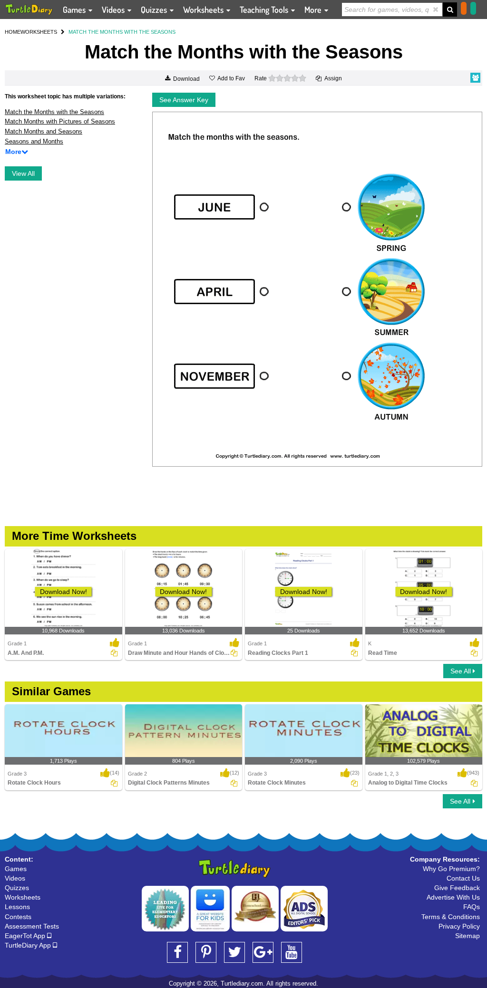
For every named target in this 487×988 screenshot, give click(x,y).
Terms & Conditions (450, 917)
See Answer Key (183, 100)
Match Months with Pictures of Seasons (60, 121)
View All (23, 173)
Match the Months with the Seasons (54, 111)
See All (461, 671)
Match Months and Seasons (43, 131)
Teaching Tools (265, 9)
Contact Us (463, 878)
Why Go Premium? (451, 869)
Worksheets (204, 9)
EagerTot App (26, 936)
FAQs (471, 907)
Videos (114, 9)
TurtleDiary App (29, 945)
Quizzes (155, 9)
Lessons (17, 907)
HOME (12, 32)
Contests (18, 917)
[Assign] (114, 653)
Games (75, 9)
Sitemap (467, 936)
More (313, 9)
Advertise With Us (453, 897)
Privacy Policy (459, 926)
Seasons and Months (34, 141)
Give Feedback (457, 888)
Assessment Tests (32, 926)
